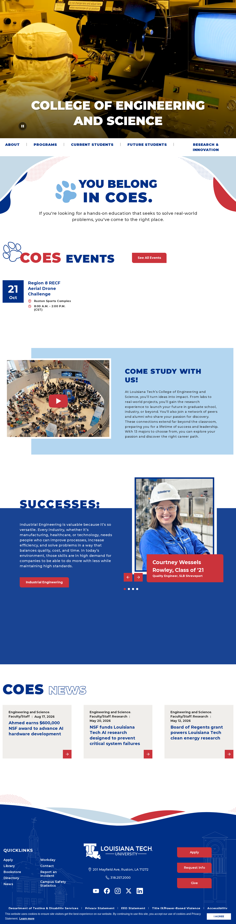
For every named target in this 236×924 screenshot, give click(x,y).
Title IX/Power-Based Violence (176, 908)
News (8, 884)
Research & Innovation (206, 147)
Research (119, 716)
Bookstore (12, 872)
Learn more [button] (26, 918)
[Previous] (128, 577)
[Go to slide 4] (137, 589)
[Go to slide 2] (129, 589)
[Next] (138, 577)
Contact (47, 866)
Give (194, 883)
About (12, 145)
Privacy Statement (99, 908)
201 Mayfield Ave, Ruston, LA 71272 (120, 869)
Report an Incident (48, 874)
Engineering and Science (29, 712)
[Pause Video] (22, 127)
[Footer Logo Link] (118, 851)
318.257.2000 (120, 878)
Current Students (92, 145)
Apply (8, 860)
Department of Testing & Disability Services (43, 908)
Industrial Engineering (44, 582)
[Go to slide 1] (125, 589)
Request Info (194, 868)
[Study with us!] (58, 398)
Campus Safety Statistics (53, 884)
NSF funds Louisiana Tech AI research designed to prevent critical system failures (115, 735)
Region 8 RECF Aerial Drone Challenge (44, 288)
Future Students (147, 145)
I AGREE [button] (219, 916)
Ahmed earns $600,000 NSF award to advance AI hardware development (36, 728)
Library (9, 866)
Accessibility (217, 908)
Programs (45, 145)
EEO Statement (133, 908)
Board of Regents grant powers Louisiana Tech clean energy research (197, 733)
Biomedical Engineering (46, 639)
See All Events (149, 258)
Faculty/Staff (19, 716)
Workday (47, 860)
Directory (11, 878)
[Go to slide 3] (133, 589)
